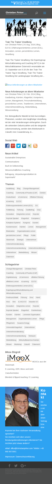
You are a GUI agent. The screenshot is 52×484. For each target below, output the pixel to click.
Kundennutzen (11, 227)
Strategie (20, 240)
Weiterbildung (31, 107)
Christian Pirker (15, 45)
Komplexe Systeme (13, 223)
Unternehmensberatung (15, 244)
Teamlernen (29, 104)
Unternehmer (11, 252)
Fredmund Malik (12, 297)
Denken (43, 193)
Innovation (9, 51)
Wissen (34, 252)
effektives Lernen (12, 281)
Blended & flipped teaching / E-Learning (22, 377)
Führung (20, 210)
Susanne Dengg (23, 323)
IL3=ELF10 (22, 302)
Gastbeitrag (10, 97)
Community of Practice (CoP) (26, 193)
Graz (39, 210)
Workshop (17, 344)
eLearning (10, 201)
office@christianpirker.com (22, 448)
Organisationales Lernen (26, 231)
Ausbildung (10, 188)
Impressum (10, 457)
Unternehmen (40, 104)
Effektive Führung (36, 197)
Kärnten (19, 97)
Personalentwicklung (33, 101)
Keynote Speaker (12, 218)
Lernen (18, 51)
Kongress (26, 223)
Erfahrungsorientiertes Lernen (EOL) (27, 48)
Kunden (35, 223)
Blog (38, 45)
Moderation (10, 231)
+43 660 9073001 (32, 2)
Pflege (26, 235)
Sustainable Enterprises (15, 158)
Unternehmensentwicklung (16, 248)
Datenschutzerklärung (25, 457)
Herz (8, 302)
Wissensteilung (11, 110)
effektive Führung (37, 277)
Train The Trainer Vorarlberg (18, 42)
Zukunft (27, 344)
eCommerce (22, 197)
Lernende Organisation (31, 315)
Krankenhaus (36, 310)
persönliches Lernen (30, 51)
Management (17, 101)
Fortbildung (10, 210)
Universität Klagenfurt (14, 327)
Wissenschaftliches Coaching (17, 170)
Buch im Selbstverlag (14, 166)
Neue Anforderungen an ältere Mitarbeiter (24, 91)
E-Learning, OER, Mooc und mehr (19, 369)
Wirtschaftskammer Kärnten (29, 340)
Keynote (36, 214)
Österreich (10, 257)
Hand (38, 297)
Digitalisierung (11, 277)
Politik (33, 235)
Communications (12, 162)
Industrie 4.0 (33, 302)
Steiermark (10, 240)
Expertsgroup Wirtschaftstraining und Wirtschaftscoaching (19, 291)
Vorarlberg (9, 54)
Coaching (9, 193)
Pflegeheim (10, 323)
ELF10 (8, 48)
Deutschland (10, 197)
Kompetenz (38, 97)
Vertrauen (32, 336)
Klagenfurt (28, 97)
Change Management (31, 188)
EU (36, 205)
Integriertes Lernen (23, 214)
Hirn (14, 302)
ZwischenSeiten (12, 373)
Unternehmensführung (14, 107)
